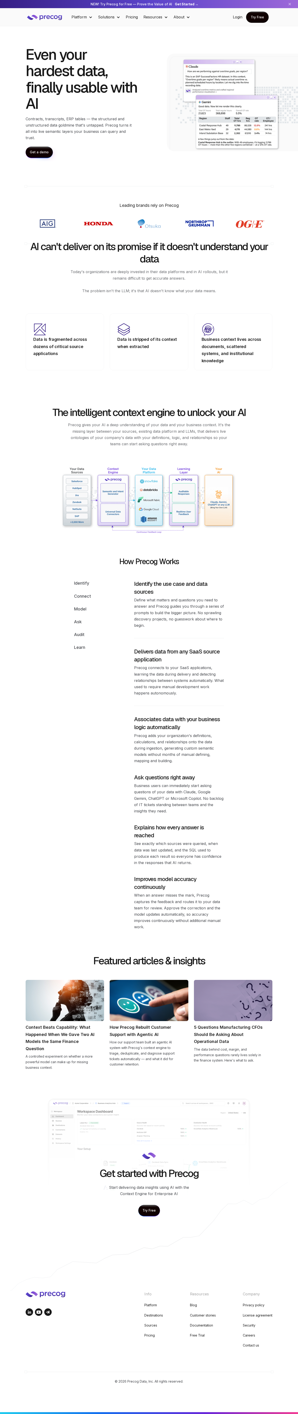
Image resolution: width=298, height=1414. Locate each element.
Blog (193, 1305)
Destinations (153, 1315)
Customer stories (203, 1315)
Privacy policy (253, 1305)
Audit (79, 634)
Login (237, 17)
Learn (79, 647)
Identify (81, 583)
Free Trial (197, 1335)
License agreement (257, 1315)
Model (80, 608)
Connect (82, 595)
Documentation (201, 1325)
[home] (48, 17)
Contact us (251, 1345)
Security (249, 1325)
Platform (150, 1305)
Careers (249, 1335)
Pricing (132, 17)
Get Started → (186, 4)
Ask (78, 621)
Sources (150, 1325)
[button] (81, 17)
